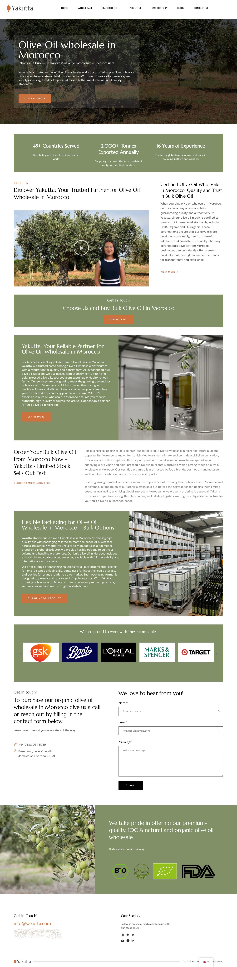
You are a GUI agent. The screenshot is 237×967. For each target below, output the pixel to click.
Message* (125, 742)
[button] (81, 248)
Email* (122, 722)
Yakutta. (196, 961)
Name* (123, 703)
